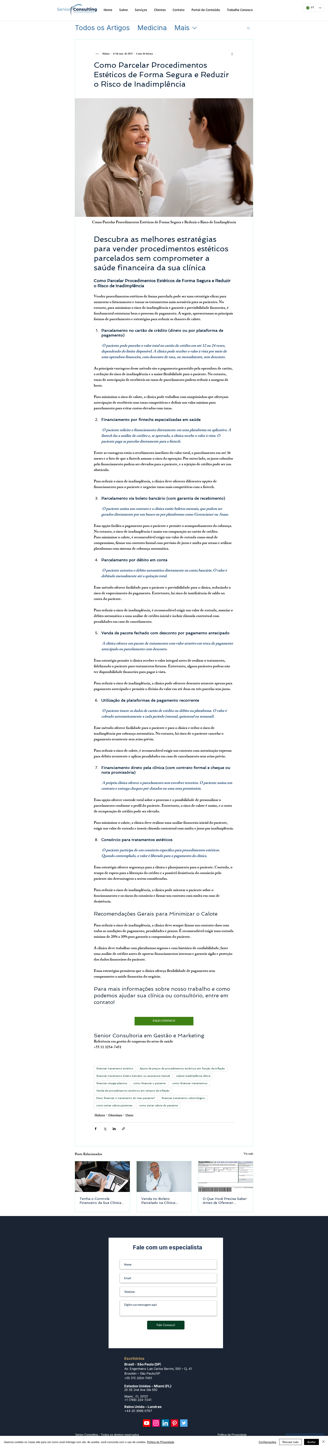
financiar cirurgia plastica (111, 1083)
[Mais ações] (232, 54)
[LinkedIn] (165, 1423)
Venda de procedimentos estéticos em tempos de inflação (133, 1090)
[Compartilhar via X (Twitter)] (105, 1128)
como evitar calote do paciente (158, 1105)
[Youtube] (146, 1423)
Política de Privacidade (160, 1442)
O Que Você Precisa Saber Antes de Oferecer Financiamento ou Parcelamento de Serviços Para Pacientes (225, 1201)
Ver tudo (248, 1154)
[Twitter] (184, 1423)
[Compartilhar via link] (123, 1128)
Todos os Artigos (102, 28)
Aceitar (311, 1442)
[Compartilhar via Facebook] (95, 1128)
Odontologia (115, 1115)
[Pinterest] (174, 1423)
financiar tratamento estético (114, 1068)
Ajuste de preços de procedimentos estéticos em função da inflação (182, 1068)
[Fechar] (323, 1442)
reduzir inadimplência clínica (193, 1075)
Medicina (152, 28)
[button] (248, 27)
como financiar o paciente (149, 1083)
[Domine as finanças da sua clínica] (102, 1176)
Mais (182, 28)
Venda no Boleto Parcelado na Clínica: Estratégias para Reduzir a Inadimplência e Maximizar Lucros (163, 1201)
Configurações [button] (267, 1442)
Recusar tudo (290, 1442)
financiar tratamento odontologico (183, 1098)
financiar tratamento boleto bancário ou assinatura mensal (133, 1075)
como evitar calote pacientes (114, 1105)
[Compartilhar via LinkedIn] (114, 1128)
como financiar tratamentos (189, 1083)
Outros (129, 1115)
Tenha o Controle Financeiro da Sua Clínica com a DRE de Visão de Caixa (100, 1201)
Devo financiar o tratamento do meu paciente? (125, 1098)
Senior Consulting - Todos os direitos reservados (107, 1434)
